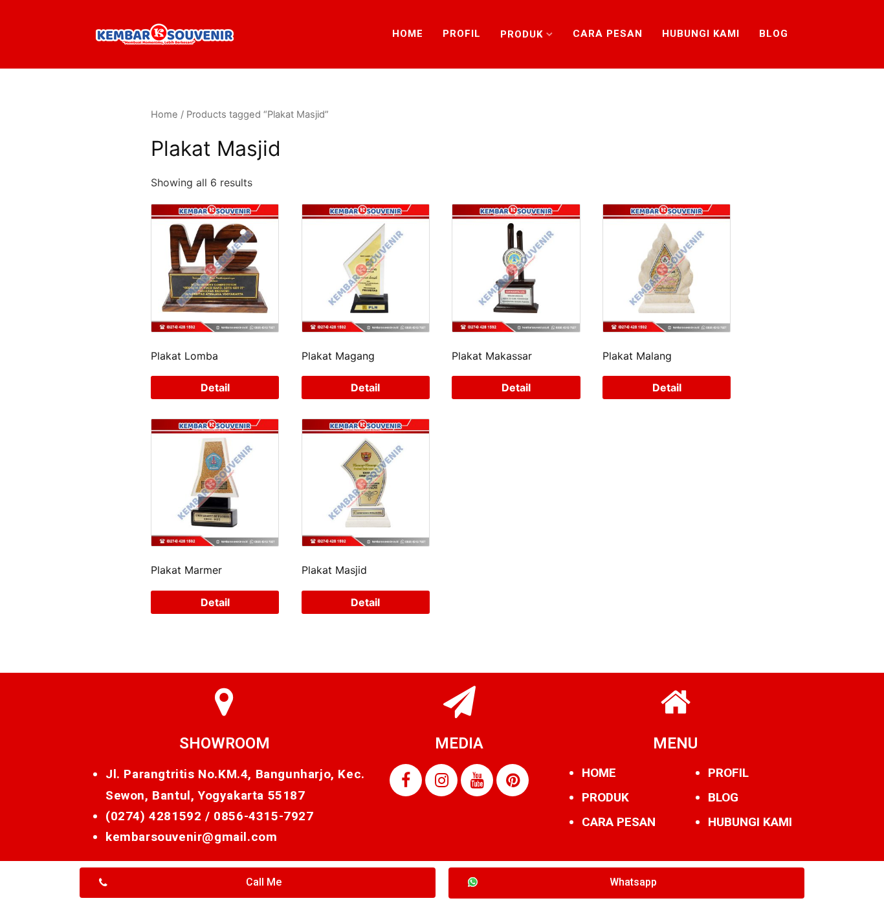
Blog (773, 33)
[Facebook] (406, 780)
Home (407, 33)
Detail (215, 387)
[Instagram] (441, 780)
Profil (462, 33)
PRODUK (605, 797)
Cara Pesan (608, 33)
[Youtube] (477, 780)
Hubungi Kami (701, 33)
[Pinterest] (512, 780)
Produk (521, 34)
